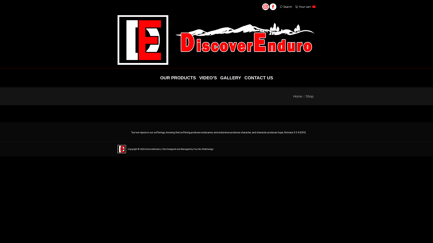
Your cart (306, 7)
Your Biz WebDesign (203, 149)
